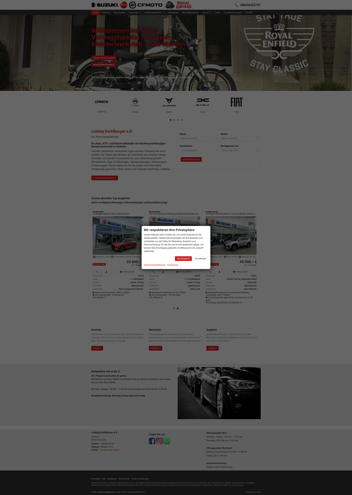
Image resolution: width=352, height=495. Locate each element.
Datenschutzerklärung (154, 265)
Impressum (172, 265)
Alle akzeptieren (183, 258)
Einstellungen (200, 258)
